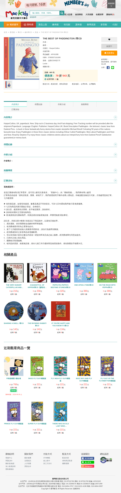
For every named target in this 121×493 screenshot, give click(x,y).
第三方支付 (47, 463)
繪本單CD (28, 32)
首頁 (5, 32)
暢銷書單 (13, 24)
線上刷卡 (46, 461)
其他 (36, 32)
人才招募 (27, 463)
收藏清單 (100, 14)
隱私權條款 (10, 469)
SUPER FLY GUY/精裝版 (37, 424)
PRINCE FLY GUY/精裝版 (13, 424)
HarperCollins (54, 48)
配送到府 (65, 458)
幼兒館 (67, 24)
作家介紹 (61, 104)
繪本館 (55, 24)
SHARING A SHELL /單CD (14, 323)
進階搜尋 (33, 17)
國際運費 (65, 463)
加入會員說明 (10, 466)
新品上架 (43, 24)
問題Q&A (9, 461)
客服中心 (9, 458)
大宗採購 (89, 14)
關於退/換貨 (10, 463)
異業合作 (27, 466)
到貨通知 (110, 53)
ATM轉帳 (46, 458)
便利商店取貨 (67, 461)
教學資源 (91, 24)
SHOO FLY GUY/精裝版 (37, 378)
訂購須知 (15, 109)
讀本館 (78, 24)
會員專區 (79, 14)
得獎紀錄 (38, 104)
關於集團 (27, 458)
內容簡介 (15, 104)
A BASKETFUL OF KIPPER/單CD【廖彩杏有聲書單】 (37, 287)
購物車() (110, 14)
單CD (20, 32)
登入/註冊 (68, 14)
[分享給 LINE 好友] (113, 67)
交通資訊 (27, 461)
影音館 (104, 24)
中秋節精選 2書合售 (13, 378)
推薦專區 (85, 104)
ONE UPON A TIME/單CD (83, 285)
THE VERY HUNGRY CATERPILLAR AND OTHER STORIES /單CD (13, 287)
